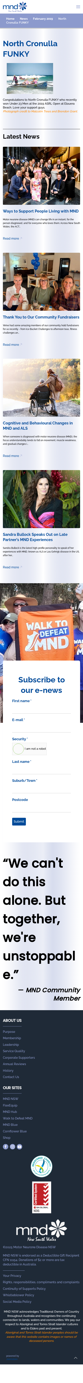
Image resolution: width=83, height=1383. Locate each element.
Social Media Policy (17, 1302)
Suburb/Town (24, 781)
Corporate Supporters (19, 1057)
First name (21, 701)
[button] (78, 7)
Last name (21, 762)
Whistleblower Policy (18, 1295)
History (8, 1070)
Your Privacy (12, 1276)
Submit (19, 821)
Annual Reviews (14, 1064)
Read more (11, 238)
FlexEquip (10, 1105)
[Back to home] (15, 7)
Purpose (9, 1032)
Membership (12, 1038)
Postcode (20, 800)
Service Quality (14, 1051)
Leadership (11, 1045)
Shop (6, 1138)
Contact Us (11, 1077)
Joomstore (12, 1359)
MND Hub (10, 1112)
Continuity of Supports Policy (24, 1289)
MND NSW (10, 1099)
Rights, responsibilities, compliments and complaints (41, 1282)
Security (20, 739)
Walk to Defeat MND (17, 1118)
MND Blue (10, 1125)
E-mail (18, 720)
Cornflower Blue (15, 1131)
